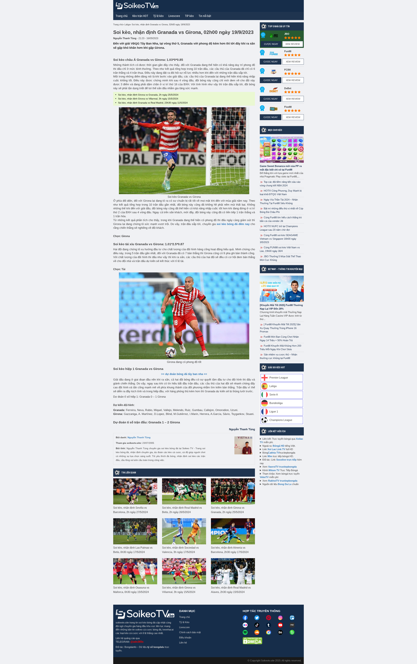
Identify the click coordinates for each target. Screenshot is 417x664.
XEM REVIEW (292, 44)
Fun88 (287, 51)
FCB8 (287, 69)
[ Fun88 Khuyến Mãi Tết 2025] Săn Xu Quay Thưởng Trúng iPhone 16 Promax (280, 328)
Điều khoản (185, 637)
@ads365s (137, 641)
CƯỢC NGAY (271, 44)
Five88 (288, 106)
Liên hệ (183, 642)
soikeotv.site (122, 622)
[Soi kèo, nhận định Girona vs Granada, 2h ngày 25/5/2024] (233, 491)
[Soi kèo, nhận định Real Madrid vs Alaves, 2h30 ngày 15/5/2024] (233, 571)
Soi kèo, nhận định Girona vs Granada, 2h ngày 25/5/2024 (148, 94)
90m (269, 456)
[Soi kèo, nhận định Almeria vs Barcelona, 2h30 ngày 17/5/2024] (233, 531)
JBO (286, 33)
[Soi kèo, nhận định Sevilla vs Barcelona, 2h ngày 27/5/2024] (135, 491)
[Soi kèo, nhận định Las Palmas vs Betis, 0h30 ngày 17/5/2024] (135, 531)
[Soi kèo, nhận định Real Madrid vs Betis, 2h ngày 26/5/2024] (184, 491)
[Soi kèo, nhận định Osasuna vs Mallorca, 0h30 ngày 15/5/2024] (135, 571)
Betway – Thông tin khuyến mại (285, 269)
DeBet (287, 88)
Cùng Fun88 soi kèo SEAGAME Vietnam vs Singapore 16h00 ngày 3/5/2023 (279, 239)
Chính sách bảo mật (190, 632)
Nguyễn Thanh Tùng (139, 437)
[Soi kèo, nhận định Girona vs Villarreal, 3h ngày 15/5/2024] (184, 571)
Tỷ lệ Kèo (184, 622)
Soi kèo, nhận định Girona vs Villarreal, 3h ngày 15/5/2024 (148, 98)
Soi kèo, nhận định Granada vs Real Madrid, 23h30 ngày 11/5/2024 (153, 102)
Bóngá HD (278, 445)
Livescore (184, 627)
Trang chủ (122, 16)
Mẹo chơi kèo (275, 130)
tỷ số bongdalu (155, 647)
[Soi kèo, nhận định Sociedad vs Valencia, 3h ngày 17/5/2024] (184, 531)
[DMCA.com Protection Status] (252, 640)
